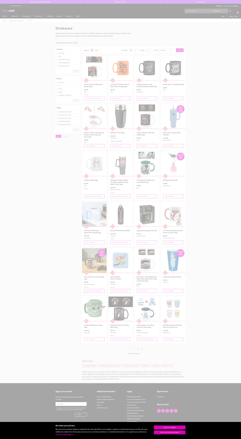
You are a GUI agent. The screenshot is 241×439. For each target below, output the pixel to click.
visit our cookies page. (64, 434)
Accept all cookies (170, 427)
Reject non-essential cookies (169, 432)
